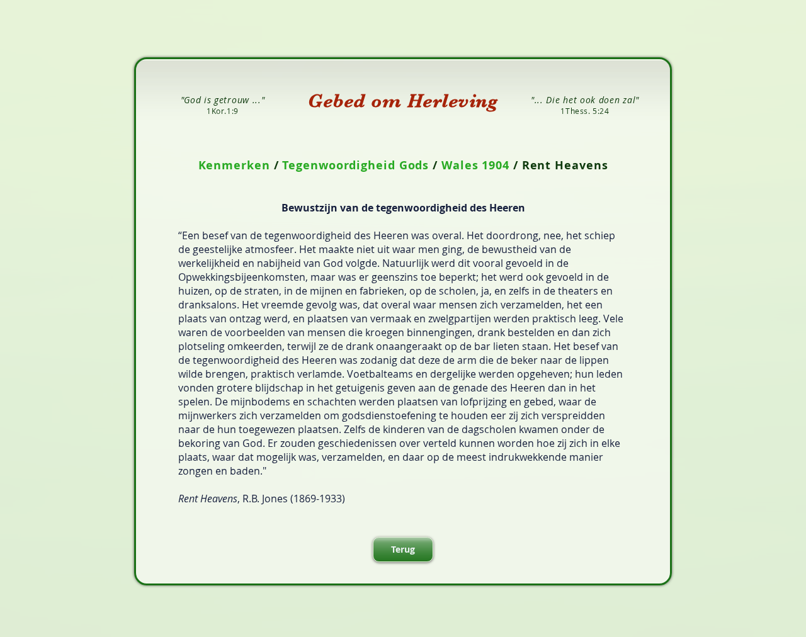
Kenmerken (234, 165)
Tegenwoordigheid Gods (355, 165)
